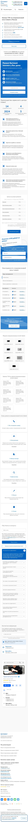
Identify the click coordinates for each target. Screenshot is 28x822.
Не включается (5, 291)
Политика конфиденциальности (14, 809)
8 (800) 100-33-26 (5, 771)
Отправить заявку (14, 92)
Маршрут (8, 685)
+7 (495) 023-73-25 (17, 1)
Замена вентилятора (6, 215)
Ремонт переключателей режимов (8, 208)
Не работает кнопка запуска (6, 302)
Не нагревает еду (6, 294)
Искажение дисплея (6, 298)
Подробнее (14, 446)
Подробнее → (22, 291)
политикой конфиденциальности (19, 259)
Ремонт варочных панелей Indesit (8, 755)
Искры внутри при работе (6, 306)
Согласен (24, 818)
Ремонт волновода (5, 212)
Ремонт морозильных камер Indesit (9, 753)
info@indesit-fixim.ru (5, 774)
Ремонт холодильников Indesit (8, 747)
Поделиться (2, 799)
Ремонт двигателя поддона (7, 205)
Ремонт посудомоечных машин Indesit (10, 750)
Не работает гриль (6, 310)
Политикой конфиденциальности (14, 638)
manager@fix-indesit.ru (6, 778)
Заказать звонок (14, 326)
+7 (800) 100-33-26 (17, 4)
